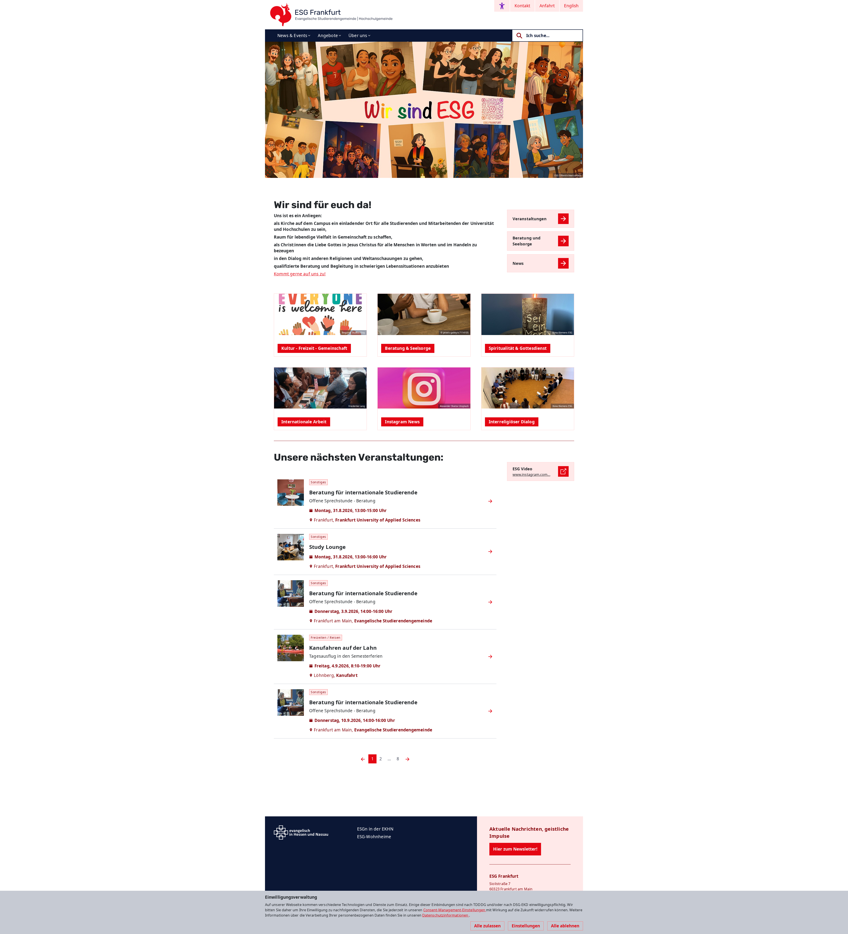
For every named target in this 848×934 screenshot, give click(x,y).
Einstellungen (526, 926)
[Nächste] (407, 758)
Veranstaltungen (530, 218)
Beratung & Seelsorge (408, 348)
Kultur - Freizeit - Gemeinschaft (314, 348)
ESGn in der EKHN (375, 829)
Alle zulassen (487, 926)
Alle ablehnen (565, 926)
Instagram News (402, 422)
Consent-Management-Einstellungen (454, 910)
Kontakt (522, 6)
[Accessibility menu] (502, 6)
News (518, 263)
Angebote (328, 35)
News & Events (292, 35)
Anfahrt (547, 6)
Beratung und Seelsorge (526, 241)
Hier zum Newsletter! (515, 849)
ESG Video (522, 468)
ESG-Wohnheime (374, 837)
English (571, 6)
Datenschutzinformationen (445, 915)
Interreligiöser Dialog (512, 422)
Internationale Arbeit (303, 422)
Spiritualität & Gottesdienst (518, 348)
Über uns (357, 35)
